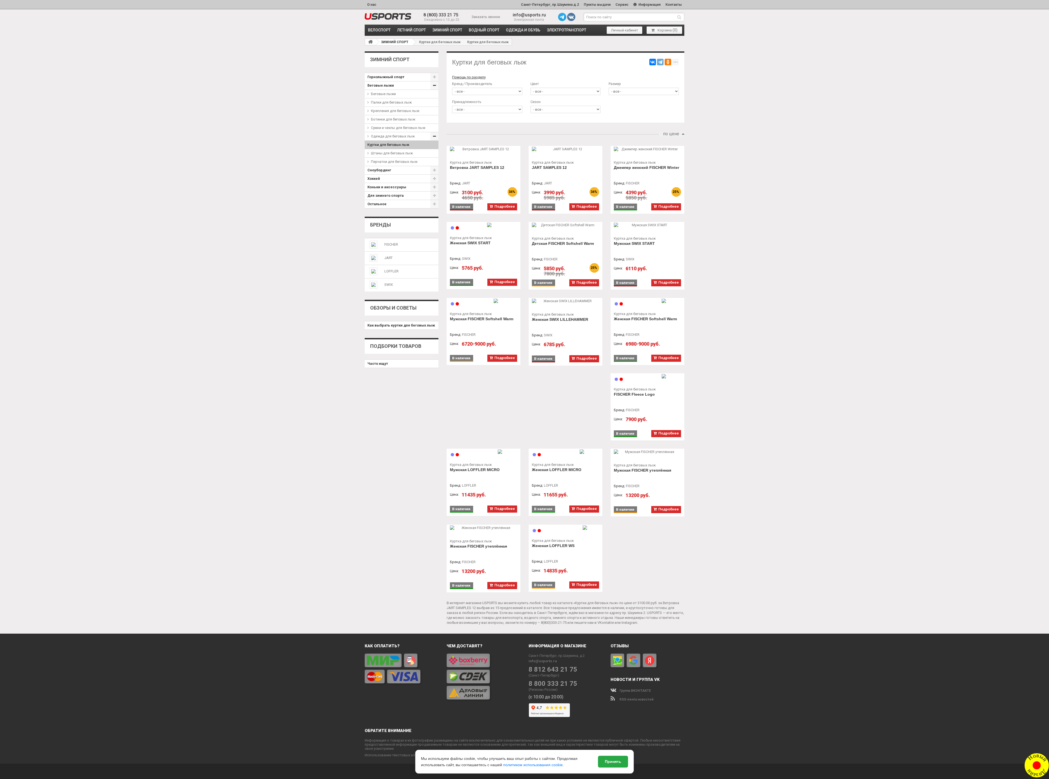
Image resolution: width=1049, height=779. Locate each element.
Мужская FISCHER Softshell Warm (481, 319)
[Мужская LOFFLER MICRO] (483, 451)
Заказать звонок (486, 17)
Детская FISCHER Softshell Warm (563, 243)
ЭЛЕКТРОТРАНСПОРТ (566, 30)
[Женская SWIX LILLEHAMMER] (565, 301)
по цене (671, 133)
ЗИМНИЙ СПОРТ (447, 30)
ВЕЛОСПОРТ (379, 30)
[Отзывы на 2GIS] (617, 660)
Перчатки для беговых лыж (394, 162)
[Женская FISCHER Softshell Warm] (647, 301)
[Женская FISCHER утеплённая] (483, 527)
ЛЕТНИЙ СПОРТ (411, 30)
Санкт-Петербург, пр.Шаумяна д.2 (550, 4)
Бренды (380, 225)
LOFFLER (391, 271)
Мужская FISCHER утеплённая (642, 470)
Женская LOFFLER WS (553, 545)
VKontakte (605, 623)
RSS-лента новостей (636, 699)
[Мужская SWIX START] (647, 225)
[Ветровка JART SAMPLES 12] (483, 149)
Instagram (629, 623)
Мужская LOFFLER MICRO (475, 470)
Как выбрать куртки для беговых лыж (401, 325)
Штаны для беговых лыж (392, 153)
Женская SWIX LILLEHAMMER (560, 319)
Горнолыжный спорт (385, 77)
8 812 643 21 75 (553, 669)
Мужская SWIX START (634, 243)
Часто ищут (377, 363)
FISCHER (391, 244)
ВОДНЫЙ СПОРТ (484, 30)
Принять (613, 761)
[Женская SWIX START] (483, 225)
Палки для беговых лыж (391, 102)
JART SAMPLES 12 (549, 167)
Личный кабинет (624, 30)
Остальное (377, 204)
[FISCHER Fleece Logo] (647, 376)
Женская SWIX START (470, 243)
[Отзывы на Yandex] (649, 660)
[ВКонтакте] (652, 62)
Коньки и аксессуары (386, 187)
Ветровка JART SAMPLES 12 (477, 167)
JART (388, 258)
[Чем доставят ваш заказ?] (483, 676)
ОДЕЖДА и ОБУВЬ (523, 30)
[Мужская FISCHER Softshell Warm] (483, 301)
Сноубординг (379, 170)
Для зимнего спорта (385, 195)
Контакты (673, 4)
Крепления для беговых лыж (395, 111)
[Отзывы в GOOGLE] (633, 660)
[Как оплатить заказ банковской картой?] (401, 668)
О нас (371, 4)
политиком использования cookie (533, 765)
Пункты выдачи (597, 4)
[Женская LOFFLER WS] (565, 527)
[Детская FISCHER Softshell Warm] (565, 225)
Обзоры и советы (393, 308)
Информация (649, 4)
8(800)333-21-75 (554, 623)
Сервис (622, 4)
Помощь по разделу (469, 77)
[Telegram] (660, 62)
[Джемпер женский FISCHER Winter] (647, 149)
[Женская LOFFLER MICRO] (565, 451)
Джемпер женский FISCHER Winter (646, 167)
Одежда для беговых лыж (393, 136)
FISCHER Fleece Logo (634, 394)
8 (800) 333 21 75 (440, 14)
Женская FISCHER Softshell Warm (645, 319)
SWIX (388, 285)
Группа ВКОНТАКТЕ (635, 691)
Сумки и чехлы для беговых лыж (398, 128)
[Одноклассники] (668, 62)
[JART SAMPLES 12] (565, 149)
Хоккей (373, 179)
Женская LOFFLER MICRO (556, 470)
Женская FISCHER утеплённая (478, 546)
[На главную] (370, 42)
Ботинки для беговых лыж (393, 119)
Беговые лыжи (380, 85)
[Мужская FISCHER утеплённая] (647, 451)
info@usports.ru (529, 14)
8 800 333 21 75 (553, 683)
